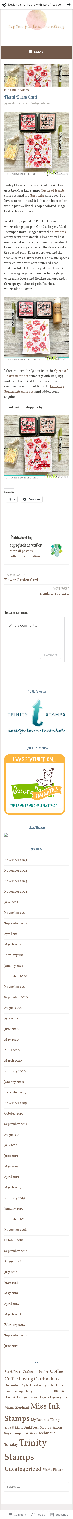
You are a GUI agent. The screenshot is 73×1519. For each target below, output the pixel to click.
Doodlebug (38, 1385)
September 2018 (15, 1251)
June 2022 (11, 902)
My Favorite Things (46, 1419)
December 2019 (15, 1092)
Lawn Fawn (29, 1397)
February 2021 (14, 955)
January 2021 (13, 966)
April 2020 (12, 1050)
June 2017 (11, 1346)
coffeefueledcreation (41, 103)
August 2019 (13, 1135)
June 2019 (11, 1156)
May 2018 (11, 1293)
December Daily (17, 1385)
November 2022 (15, 892)
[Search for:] (36, 1487)
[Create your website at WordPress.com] (36, 4)
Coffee (56, 1371)
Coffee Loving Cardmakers (32, 1379)
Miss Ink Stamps (16, 90)
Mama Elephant (17, 1407)
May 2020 (11, 1040)
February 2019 (14, 1198)
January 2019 (13, 1209)
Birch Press (13, 1372)
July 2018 (10, 1272)
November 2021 (15, 913)
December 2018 (15, 1219)
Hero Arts (12, 1397)
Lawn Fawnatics (54, 1397)
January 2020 (14, 1082)
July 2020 (11, 1018)
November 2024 (15, 871)
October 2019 (13, 1113)
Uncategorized (23, 1469)
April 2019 (11, 1177)
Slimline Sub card (54, 591)
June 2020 (11, 1029)
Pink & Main (14, 1427)
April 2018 (11, 1304)
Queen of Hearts (53, 190)
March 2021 (12, 944)
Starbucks (30, 1433)
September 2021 (15, 923)
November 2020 (15, 987)
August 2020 (13, 1008)
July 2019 (10, 1145)
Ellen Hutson (57, 1385)
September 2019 (15, 1124)
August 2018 (12, 1261)
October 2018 (13, 1240)
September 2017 (15, 1335)
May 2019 (11, 1166)
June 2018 (11, 1283)
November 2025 (15, 860)
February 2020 (15, 1071)
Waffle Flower (53, 1470)
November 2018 (15, 1230)
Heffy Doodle (34, 1391)
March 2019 (12, 1187)
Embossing (14, 1391)
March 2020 (13, 1061)
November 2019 (15, 1103)
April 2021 (11, 934)
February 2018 (14, 1325)
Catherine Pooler (36, 1372)
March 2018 (12, 1314)
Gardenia (37, 196)
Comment (50, 655)
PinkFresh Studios (37, 1427)
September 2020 (16, 997)
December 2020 (15, 976)
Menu (39, 52)
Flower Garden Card (21, 578)
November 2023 (15, 881)
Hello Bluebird (56, 1391)
